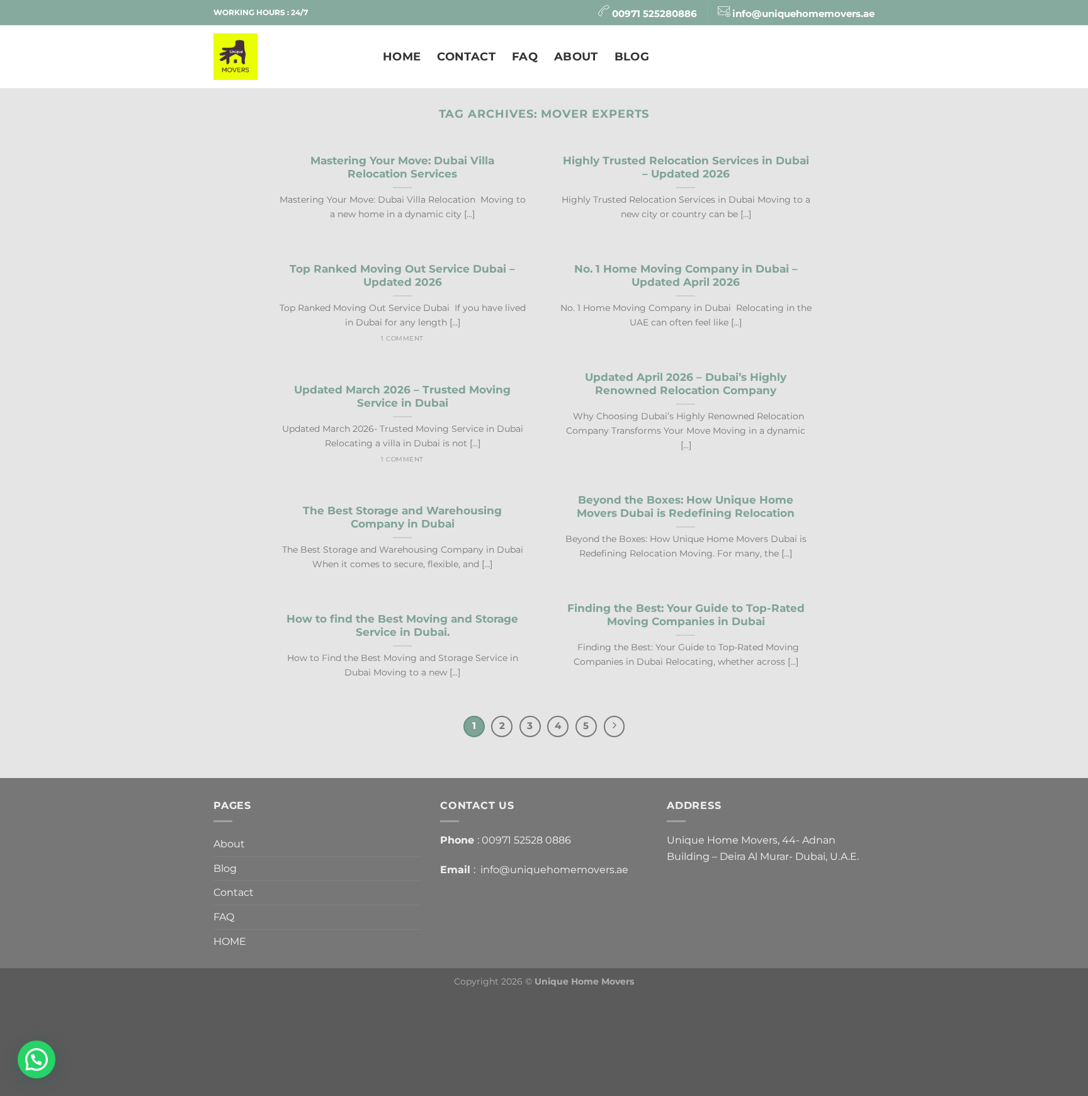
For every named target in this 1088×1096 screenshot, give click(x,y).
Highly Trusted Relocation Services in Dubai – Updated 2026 (686, 167)
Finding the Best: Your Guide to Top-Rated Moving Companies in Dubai (686, 615)
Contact (466, 56)
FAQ (525, 56)
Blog (632, 56)
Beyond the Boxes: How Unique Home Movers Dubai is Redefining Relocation (686, 507)
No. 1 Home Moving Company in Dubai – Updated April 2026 (686, 276)
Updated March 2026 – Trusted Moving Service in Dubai (402, 396)
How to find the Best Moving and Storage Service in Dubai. (402, 626)
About (576, 56)
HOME (402, 56)
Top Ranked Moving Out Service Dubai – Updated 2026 (402, 276)
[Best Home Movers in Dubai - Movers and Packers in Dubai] (288, 56)
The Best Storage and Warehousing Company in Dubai (402, 517)
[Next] (614, 726)
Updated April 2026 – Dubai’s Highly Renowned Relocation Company (685, 384)
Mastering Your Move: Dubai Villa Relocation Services (402, 167)
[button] (36, 1059)
